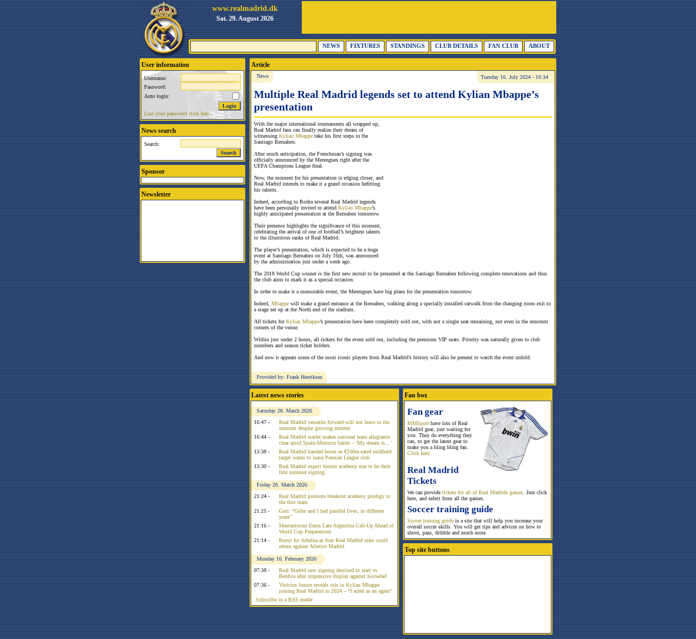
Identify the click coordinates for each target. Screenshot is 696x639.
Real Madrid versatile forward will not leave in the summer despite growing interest (334, 425)
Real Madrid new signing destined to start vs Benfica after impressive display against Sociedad (333, 573)
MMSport (418, 423)
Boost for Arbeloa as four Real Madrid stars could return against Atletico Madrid (333, 543)
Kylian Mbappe (296, 136)
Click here (418, 453)
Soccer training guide (430, 521)
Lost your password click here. (177, 113)
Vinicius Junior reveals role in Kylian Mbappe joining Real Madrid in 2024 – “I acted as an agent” (335, 588)
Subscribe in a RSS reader (284, 600)
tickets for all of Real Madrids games (482, 492)
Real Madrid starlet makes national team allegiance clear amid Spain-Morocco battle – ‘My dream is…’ (335, 440)
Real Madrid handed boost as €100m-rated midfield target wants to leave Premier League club (335, 454)
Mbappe (280, 303)
